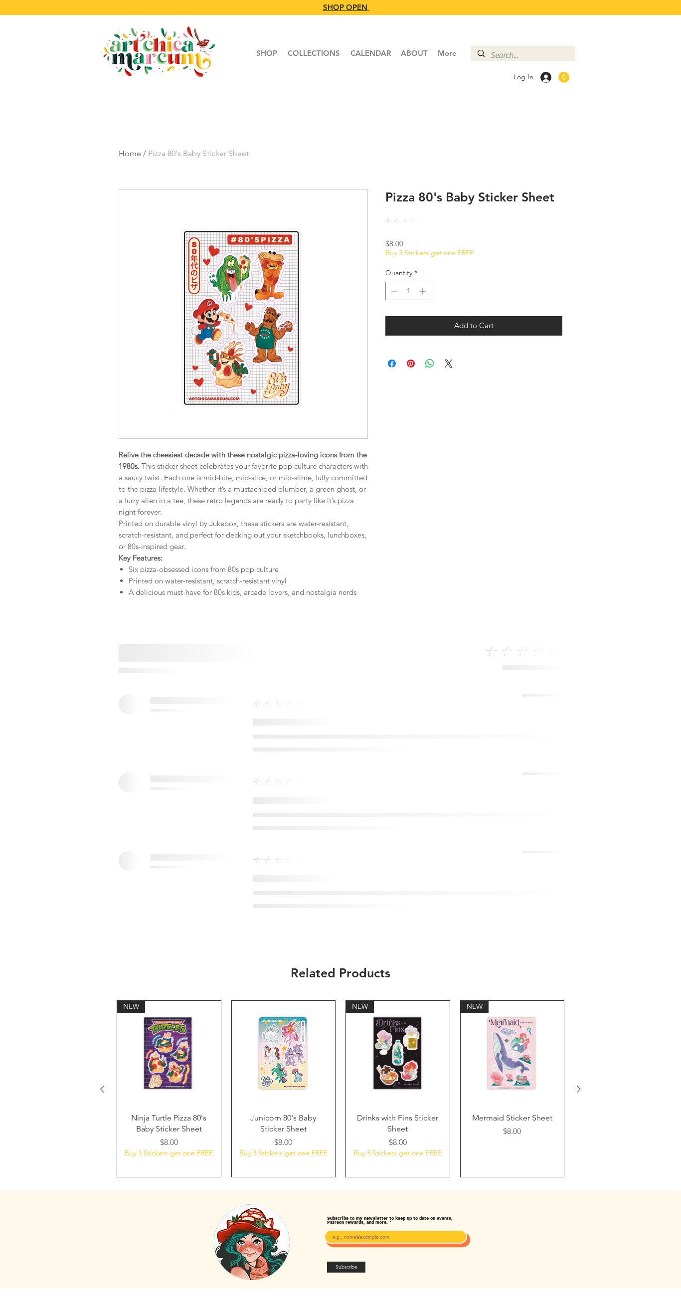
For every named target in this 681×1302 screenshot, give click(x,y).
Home (130, 153)
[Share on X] (449, 364)
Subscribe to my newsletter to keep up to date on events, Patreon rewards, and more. (390, 1221)
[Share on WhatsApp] (430, 364)
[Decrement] (393, 291)
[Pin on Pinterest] (411, 364)
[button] (563, 77)
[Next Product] (579, 1089)
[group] (340, 1089)
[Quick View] (284, 1053)
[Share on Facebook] (392, 364)
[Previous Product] (102, 1089)
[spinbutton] (408, 291)
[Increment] (423, 291)
